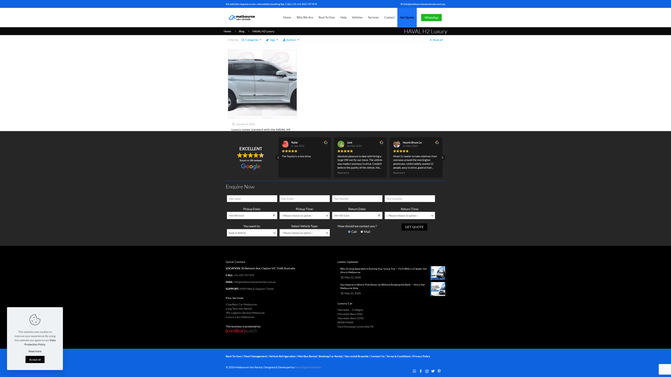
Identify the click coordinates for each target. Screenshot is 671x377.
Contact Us (377, 356)
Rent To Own (234, 356)
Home (227, 31)
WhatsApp (431, 17)
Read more (34, 351)
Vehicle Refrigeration (282, 356)
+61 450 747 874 (307, 4)
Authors (291, 39)
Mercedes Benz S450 (350, 314)
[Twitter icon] (432, 371)
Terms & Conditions (398, 356)
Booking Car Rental (330, 356)
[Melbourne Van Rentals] (241, 17)
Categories (251, 39)
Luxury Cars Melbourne (240, 317)
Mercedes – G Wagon (350, 309)
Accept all (35, 359)
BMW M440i (345, 322)
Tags (272, 39)
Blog (241, 31)
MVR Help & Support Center (257, 288)
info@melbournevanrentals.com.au (255, 281)
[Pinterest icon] (439, 371)
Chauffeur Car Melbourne (241, 304)
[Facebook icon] (420, 371)
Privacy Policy (421, 356)
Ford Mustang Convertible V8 (355, 326)
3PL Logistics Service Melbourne (245, 312)
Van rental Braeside (356, 356)
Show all (438, 39)
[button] (442, 157)
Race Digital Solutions (308, 367)
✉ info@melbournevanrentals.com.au (423, 4)
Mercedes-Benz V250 (351, 318)
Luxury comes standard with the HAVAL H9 (261, 129)
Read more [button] (288, 172)
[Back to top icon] (654, 370)
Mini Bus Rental (307, 356)
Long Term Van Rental (239, 308)
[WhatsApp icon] (414, 371)
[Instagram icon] (426, 371)
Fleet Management (255, 356)
